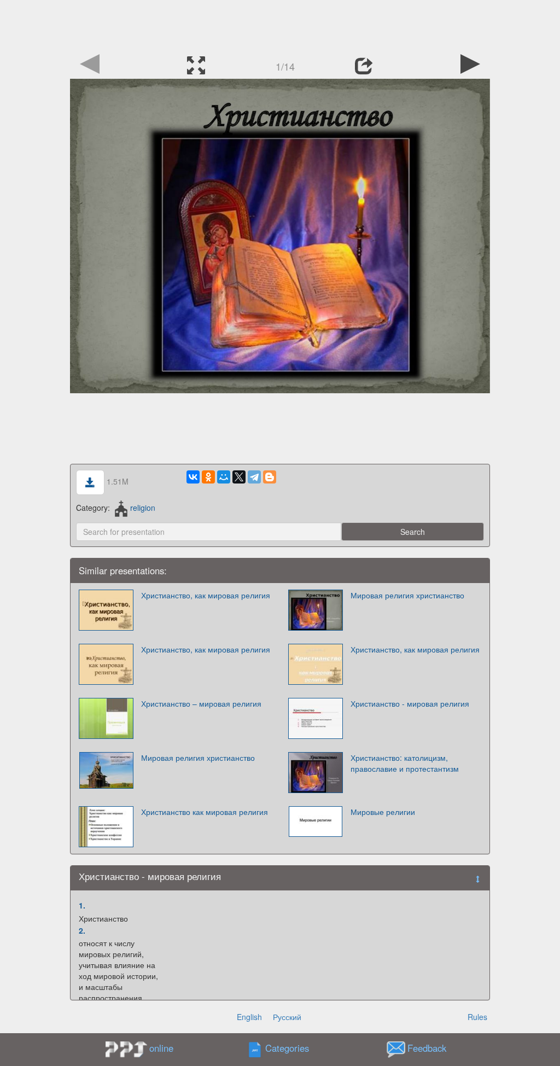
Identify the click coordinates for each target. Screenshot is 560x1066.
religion (142, 507)
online (161, 1048)
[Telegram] (254, 477)
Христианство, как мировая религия (205, 595)
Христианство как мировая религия (204, 811)
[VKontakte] (193, 477)
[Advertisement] (280, 24)
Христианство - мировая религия (410, 703)
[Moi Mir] (223, 477)
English (249, 1016)
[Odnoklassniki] (208, 477)
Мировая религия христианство (407, 595)
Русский (287, 1016)
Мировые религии (383, 811)
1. (82, 905)
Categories (287, 1048)
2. (82, 930)
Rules (477, 1016)
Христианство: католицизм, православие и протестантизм (405, 763)
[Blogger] (269, 477)
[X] (239, 477)
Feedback (426, 1048)
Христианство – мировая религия (201, 703)
